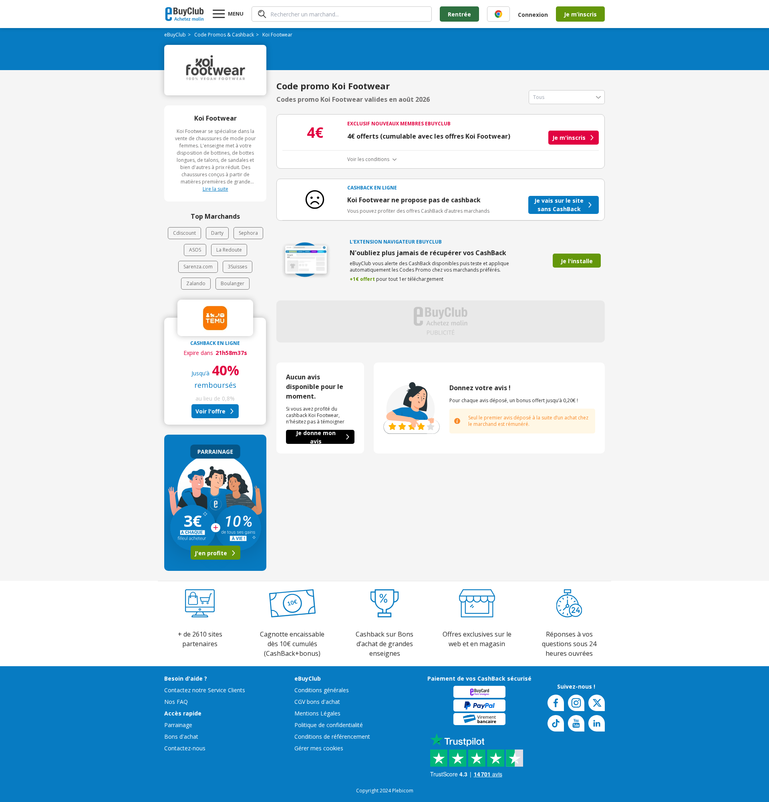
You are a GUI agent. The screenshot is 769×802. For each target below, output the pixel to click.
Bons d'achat (181, 736)
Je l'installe (577, 261)
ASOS (195, 249)
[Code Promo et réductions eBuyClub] (184, 14)
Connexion (533, 14)
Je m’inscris (580, 14)
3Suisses (237, 266)
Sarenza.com (198, 266)
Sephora (248, 233)
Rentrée (459, 14)
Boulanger (232, 283)
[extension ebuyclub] (498, 14)
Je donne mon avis (316, 437)
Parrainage (178, 725)
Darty (217, 233)
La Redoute (229, 249)
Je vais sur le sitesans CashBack (559, 205)
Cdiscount (184, 233)
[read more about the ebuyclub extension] (498, 14)
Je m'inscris (569, 137)
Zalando (195, 283)
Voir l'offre (210, 411)
